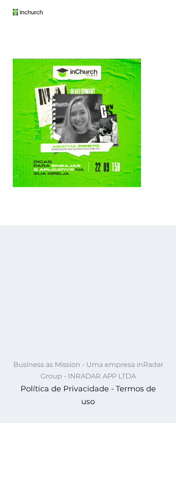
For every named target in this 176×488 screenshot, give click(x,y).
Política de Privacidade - (67, 388)
